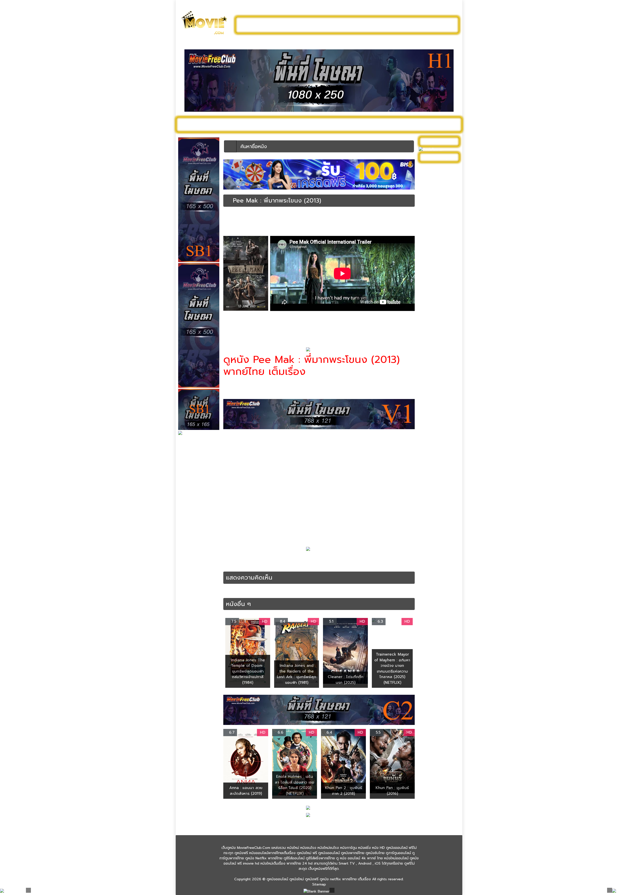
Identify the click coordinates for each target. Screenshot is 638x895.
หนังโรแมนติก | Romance (388, 220)
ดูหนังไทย (286, 124)
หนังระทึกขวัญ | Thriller (439, 354)
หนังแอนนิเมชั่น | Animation (433, 493)
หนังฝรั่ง (400, 124)
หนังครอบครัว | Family (438, 250)
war (334, 559)
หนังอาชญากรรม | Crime (440, 423)
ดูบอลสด (446, 124)
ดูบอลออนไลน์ (418, 25)
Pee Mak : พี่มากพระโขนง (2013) (287, 559)
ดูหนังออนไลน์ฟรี (261, 25)
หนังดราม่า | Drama (436, 304)
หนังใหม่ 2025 (255, 124)
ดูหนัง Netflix (315, 124)
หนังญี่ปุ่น (428, 297)
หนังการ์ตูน (374, 124)
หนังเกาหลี (429, 447)
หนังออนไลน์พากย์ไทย (341, 25)
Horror (255, 559)
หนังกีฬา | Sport (433, 243)
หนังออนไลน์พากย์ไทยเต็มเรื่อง (348, 220)
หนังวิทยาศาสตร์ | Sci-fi (439, 374)
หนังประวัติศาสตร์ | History (435, 323)
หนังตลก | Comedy (251, 220)
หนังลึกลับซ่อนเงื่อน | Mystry (437, 364)
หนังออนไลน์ (253, 565)
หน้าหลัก (229, 216)
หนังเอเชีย (428, 467)
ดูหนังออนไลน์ (199, 124)
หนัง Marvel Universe (438, 227)
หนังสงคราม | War (279, 220)
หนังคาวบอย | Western (439, 258)
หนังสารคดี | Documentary (432, 400)
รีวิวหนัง (423, 124)
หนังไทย (318, 565)
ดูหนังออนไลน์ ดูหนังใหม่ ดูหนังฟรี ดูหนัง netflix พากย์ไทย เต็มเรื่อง (319, 879)
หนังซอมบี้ (428, 289)
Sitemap (319, 884)
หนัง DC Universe (435, 219)
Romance (322, 559)
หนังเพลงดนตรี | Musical (434, 457)
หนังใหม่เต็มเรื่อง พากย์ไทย (277, 328)
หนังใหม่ (227, 124)
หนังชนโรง (346, 124)
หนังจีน (426, 266)
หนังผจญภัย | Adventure (431, 336)
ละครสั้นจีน (384, 25)
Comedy (241, 559)
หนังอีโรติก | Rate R (436, 439)
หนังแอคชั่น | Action (436, 483)
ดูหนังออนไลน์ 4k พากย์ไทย (439, 178)
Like (234, 229)
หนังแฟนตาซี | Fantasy (439, 475)
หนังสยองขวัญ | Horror (309, 220)
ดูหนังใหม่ (298, 25)
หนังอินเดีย (429, 431)
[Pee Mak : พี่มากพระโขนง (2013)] (228, 200)
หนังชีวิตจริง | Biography (440, 281)
